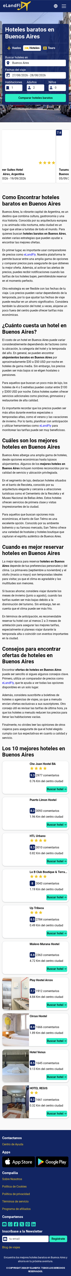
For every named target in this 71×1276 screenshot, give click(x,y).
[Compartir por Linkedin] (33, 1226)
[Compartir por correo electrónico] (4, 1226)
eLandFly (30, 254)
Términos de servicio (15, 1201)
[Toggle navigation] (64, 6)
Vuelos (16, 48)
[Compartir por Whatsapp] (10, 1226)
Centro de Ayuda (12, 1144)
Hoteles (34, 48)
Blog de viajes (11, 1247)
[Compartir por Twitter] (22, 1226)
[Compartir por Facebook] (16, 1226)
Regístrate (58, 1239)
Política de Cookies (14, 1186)
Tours (51, 48)
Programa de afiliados (16, 1209)
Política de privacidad (16, 1194)
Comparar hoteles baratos (35, 98)
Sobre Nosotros (12, 1179)
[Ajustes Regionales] (56, 6)
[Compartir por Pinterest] (27, 1226)
